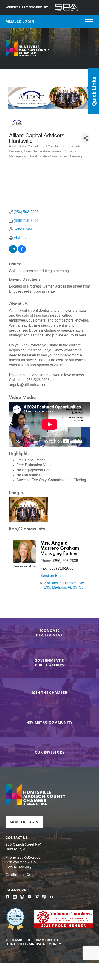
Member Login (24, 821)
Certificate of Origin (21, 874)
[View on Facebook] (22, 252)
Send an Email (52, 576)
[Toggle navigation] (89, 21)
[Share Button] (85, 138)
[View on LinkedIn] (13, 252)
